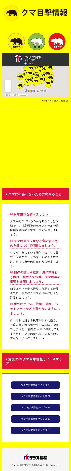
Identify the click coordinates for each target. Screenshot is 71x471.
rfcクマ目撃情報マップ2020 (35, 418)
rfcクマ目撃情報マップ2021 (35, 407)
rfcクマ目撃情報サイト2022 (35, 396)
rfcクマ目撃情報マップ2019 (35, 430)
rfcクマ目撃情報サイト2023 (35, 385)
